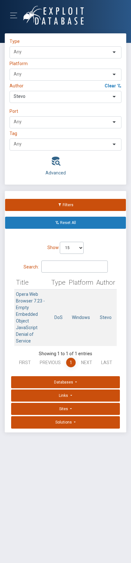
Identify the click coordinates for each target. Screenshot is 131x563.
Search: (31, 266)
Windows (81, 317)
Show (53, 247)
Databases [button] (64, 382)
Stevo (106, 317)
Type (16, 41)
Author (17, 85)
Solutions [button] (64, 422)
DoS (58, 317)
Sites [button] (64, 409)
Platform (19, 63)
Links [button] (64, 395)
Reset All (67, 222)
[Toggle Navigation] (16, 15)
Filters (67, 205)
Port (14, 111)
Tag (13, 133)
